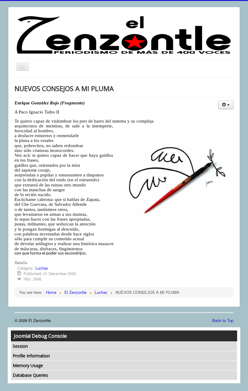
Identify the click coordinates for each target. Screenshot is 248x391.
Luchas (41, 268)
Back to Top (222, 320)
